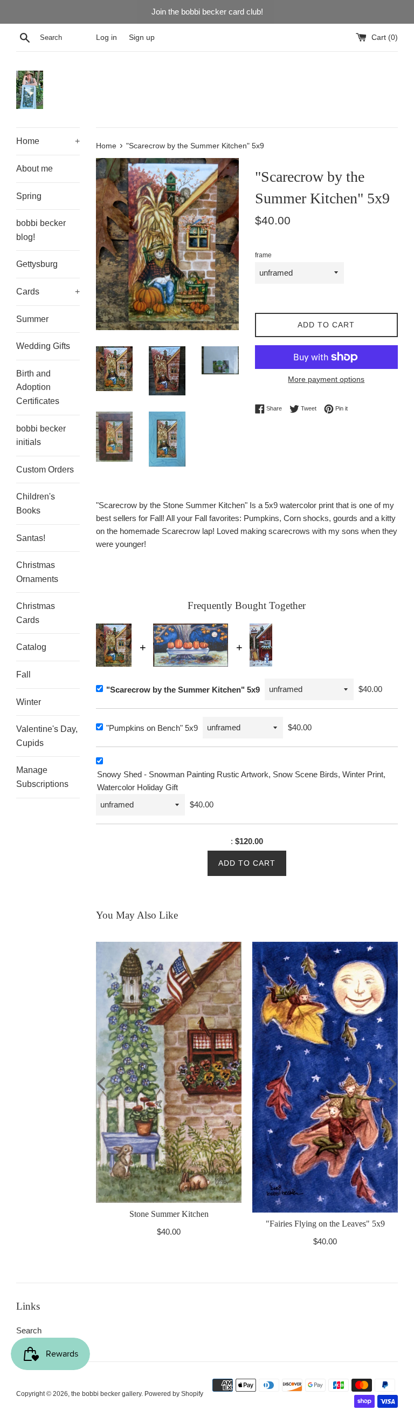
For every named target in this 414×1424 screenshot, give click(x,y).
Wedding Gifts (43, 346)
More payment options (326, 379)
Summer (32, 319)
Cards (48, 291)
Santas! (30, 538)
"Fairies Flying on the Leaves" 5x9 (324, 1223)
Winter (28, 702)
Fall (23, 674)
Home (48, 141)
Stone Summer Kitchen (168, 1213)
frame (263, 255)
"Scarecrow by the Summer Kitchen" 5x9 (183, 689)
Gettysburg (37, 264)
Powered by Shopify (173, 1394)
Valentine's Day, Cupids (47, 736)
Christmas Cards (35, 613)
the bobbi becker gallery (106, 1394)
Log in (106, 37)
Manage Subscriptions (42, 777)
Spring (29, 196)
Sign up (142, 37)
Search (29, 1330)
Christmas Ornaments (37, 572)
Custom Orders (45, 469)
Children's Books (35, 503)
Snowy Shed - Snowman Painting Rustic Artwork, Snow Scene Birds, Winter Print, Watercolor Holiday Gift (241, 781)
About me (34, 168)
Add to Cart (246, 863)
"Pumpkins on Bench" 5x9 (152, 727)
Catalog (31, 647)
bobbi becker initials (41, 435)
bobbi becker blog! (41, 230)
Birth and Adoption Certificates (37, 387)
